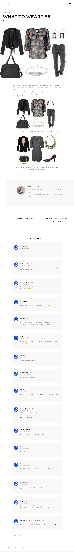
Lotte (22, 355)
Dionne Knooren (9, 20)
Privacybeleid (5, 547)
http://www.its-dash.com (27, 417)
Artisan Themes (15, 547)
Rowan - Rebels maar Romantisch (30, 520)
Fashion (13, 174)
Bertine (22, 318)
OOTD (18, 174)
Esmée (22, 389)
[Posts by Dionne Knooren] (4, 20)
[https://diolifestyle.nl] (29, 199)
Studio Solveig (26, 547)
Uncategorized (7, 12)
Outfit (22, 174)
